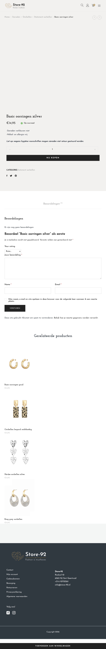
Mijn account (12, 574)
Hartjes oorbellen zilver (15, 474)
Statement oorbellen (43, 17)
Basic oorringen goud (14, 385)
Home (7, 17)
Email (58, 284)
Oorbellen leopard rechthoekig (18, 429)
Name (8, 284)
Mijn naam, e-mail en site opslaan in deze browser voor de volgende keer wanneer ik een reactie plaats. (52, 300)
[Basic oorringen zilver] (6, 176)
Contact (9, 570)
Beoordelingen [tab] (53, 203)
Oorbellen (27, 17)
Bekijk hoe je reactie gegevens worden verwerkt (76, 318)
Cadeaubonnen (13, 579)
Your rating (10, 246)
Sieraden (16, 17)
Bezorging (10, 583)
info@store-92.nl (62, 585)
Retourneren (11, 588)
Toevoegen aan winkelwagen (52, 646)
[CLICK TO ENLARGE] (95, 30)
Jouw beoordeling (13, 255)
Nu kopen (53, 158)
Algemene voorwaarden (16, 596)
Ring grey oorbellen (13, 519)
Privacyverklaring (14, 592)
